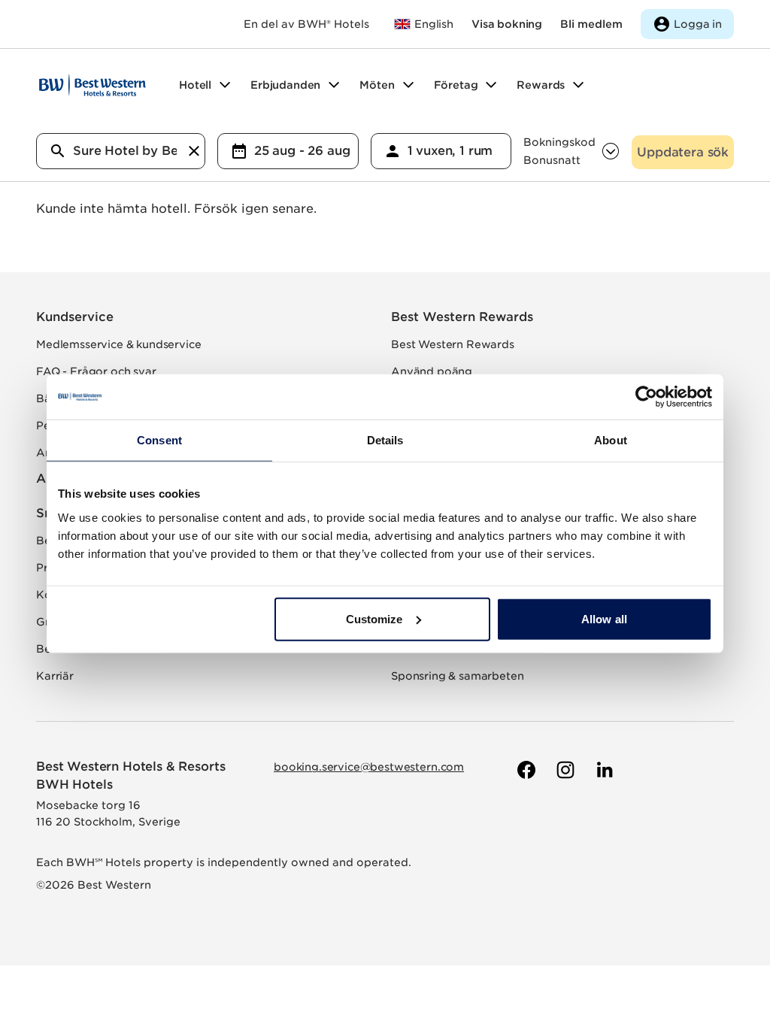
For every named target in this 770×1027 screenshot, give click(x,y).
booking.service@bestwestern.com (369, 767)
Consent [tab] (159, 440)
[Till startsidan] (92, 85)
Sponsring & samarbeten (457, 676)
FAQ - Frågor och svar (96, 371)
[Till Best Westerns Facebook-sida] (524, 770)
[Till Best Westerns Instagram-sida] (564, 770)
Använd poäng (431, 371)
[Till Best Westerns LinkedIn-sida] (603, 770)
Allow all (604, 618)
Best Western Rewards (462, 317)
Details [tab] (385, 440)
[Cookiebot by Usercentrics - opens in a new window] (646, 397)
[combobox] (120, 151)
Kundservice (75, 317)
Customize (374, 618)
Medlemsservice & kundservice (119, 344)
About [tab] (610, 440)
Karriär (55, 676)
